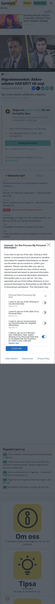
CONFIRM (16, 349)
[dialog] (27, 302)
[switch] (44, 302)
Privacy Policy (43, 358)
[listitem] (27, 296)
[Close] (49, 245)
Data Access (27, 358)
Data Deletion (12, 358)
